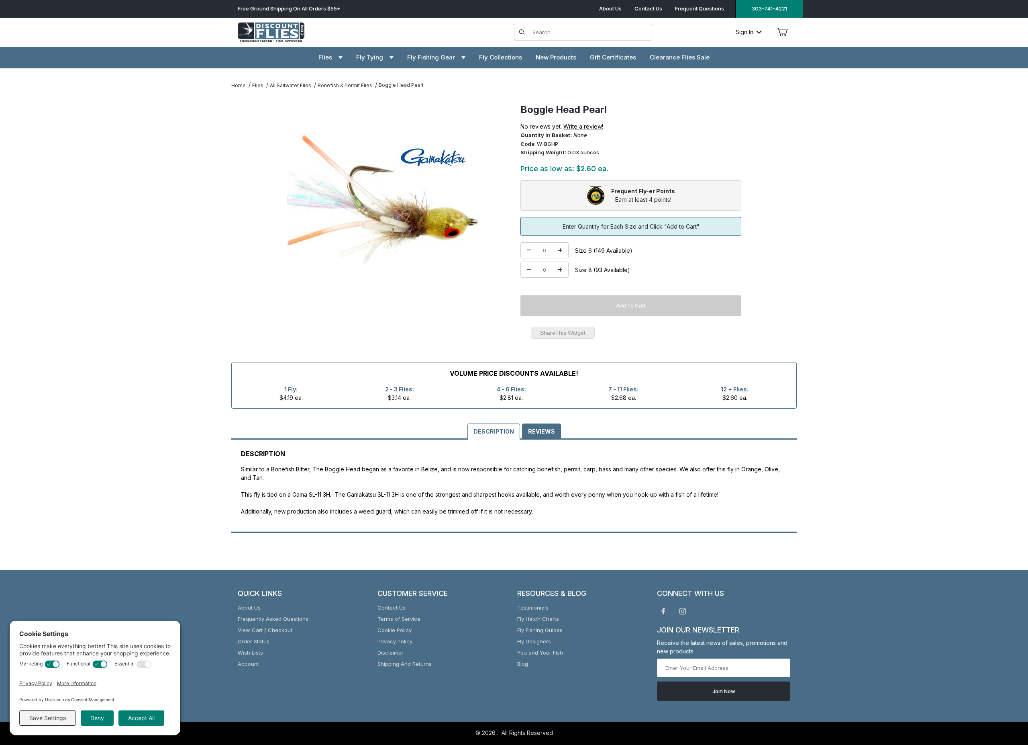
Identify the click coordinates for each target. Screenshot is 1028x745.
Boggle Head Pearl (401, 85)
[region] (247, 197)
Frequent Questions (699, 8)
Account (248, 664)
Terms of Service (398, 619)
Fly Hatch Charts (538, 619)
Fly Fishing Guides (540, 630)
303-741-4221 (769, 8)
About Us (610, 8)
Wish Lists (250, 652)
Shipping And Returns (404, 664)
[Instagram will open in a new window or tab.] (682, 611)
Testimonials (533, 607)
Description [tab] (493, 431)
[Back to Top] (1003, 694)
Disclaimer (390, 652)
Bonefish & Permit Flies (345, 85)
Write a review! (583, 126)
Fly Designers (534, 641)
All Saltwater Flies (290, 85)
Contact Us (648, 8)
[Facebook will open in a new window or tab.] (663, 611)
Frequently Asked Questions (273, 619)
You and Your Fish (540, 652)
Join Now (723, 691)
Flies (257, 85)
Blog (522, 664)
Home (238, 85)
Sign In (744, 32)
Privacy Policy (394, 641)
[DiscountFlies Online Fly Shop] (271, 31)
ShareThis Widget (562, 333)
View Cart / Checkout (265, 630)
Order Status (253, 641)
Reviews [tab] (541, 431)
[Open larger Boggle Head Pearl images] (383, 200)
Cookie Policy (394, 630)
